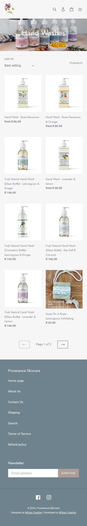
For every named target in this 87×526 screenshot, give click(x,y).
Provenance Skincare (48, 508)
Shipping (14, 412)
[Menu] (80, 9)
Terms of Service (19, 434)
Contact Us (15, 402)
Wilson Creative (33, 512)
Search (12, 423)
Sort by (9, 59)
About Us (14, 391)
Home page (16, 381)
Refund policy (17, 444)
